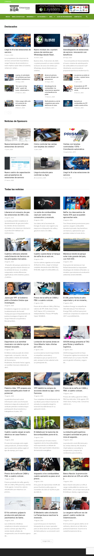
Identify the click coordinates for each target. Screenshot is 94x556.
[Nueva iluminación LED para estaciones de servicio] (18, 134)
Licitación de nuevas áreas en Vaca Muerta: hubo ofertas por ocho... (46, 344)
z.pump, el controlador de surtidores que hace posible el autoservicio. (22, 77)
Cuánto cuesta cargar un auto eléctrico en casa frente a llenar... (17, 434)
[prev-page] (6, 112)
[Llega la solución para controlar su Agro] (47, 163)
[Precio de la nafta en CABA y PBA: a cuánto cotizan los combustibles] (47, 288)
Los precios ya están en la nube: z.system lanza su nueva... (81, 77)
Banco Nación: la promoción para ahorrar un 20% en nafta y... (75, 476)
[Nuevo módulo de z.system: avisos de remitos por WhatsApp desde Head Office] (47, 40)
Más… (51, 17)
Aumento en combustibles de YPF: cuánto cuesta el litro (81, 103)
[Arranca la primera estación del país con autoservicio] (38, 77)
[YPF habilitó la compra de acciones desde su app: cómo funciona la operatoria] (47, 378)
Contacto (78, 17)
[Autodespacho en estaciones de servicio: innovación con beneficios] (76, 40)
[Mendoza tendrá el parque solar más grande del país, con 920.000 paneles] (76, 244)
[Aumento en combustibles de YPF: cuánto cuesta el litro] (67, 103)
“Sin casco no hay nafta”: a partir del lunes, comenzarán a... (22, 88)
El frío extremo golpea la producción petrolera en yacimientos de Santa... (15, 515)
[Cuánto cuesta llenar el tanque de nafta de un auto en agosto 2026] (47, 244)
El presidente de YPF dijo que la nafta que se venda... (81, 88)
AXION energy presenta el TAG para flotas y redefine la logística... (76, 344)
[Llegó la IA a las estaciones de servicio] (18, 40)
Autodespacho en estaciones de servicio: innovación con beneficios (75, 52)
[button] (86, 17)
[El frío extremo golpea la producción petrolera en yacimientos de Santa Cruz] (18, 503)
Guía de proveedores (64, 17)
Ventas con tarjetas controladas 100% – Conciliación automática (73, 146)
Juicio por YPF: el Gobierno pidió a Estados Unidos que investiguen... (16, 300)
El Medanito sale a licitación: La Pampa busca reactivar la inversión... (46, 515)
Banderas (30, 17)
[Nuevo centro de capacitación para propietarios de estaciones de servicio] (18, 163)
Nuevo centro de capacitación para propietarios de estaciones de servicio (17, 175)
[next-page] (9, 112)
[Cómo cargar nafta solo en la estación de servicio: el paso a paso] (9, 103)
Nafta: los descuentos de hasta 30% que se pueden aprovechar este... (74, 214)
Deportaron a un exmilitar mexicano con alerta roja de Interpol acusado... (17, 344)
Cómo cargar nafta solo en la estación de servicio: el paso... (22, 103)
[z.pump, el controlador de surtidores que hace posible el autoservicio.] (9, 77)
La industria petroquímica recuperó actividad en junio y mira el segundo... (75, 434)
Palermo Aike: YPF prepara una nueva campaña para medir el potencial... (18, 390)
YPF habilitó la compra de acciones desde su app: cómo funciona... (47, 390)
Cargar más (46, 541)
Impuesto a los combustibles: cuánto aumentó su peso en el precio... (47, 476)
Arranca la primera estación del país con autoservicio (51, 77)
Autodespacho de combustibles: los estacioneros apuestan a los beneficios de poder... (52, 90)
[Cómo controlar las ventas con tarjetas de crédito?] (47, 134)
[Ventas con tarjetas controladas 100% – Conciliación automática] (76, 134)
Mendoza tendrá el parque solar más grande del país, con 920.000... (74, 256)
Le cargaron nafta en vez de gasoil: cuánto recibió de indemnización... (75, 515)
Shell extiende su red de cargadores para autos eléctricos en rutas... (52, 103)
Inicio (8, 17)
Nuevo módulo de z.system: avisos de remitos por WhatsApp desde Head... (46, 52)
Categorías (41, 17)
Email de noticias (18, 17)
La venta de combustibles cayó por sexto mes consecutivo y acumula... (45, 214)
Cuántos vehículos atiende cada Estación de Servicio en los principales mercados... (17, 256)
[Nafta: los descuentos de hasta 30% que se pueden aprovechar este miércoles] (76, 203)
